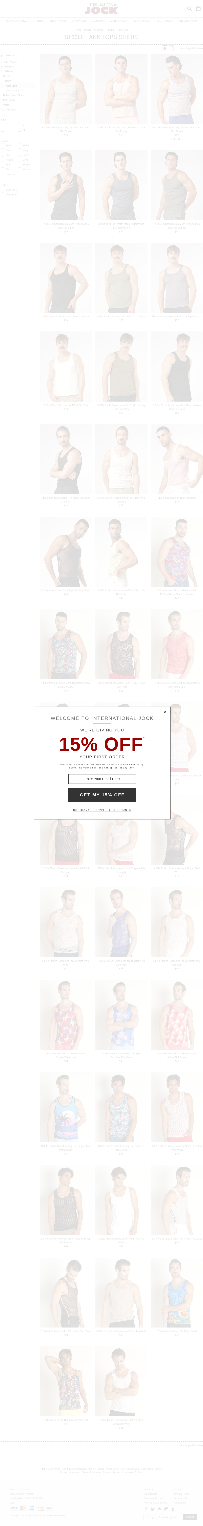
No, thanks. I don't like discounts (102, 810)
